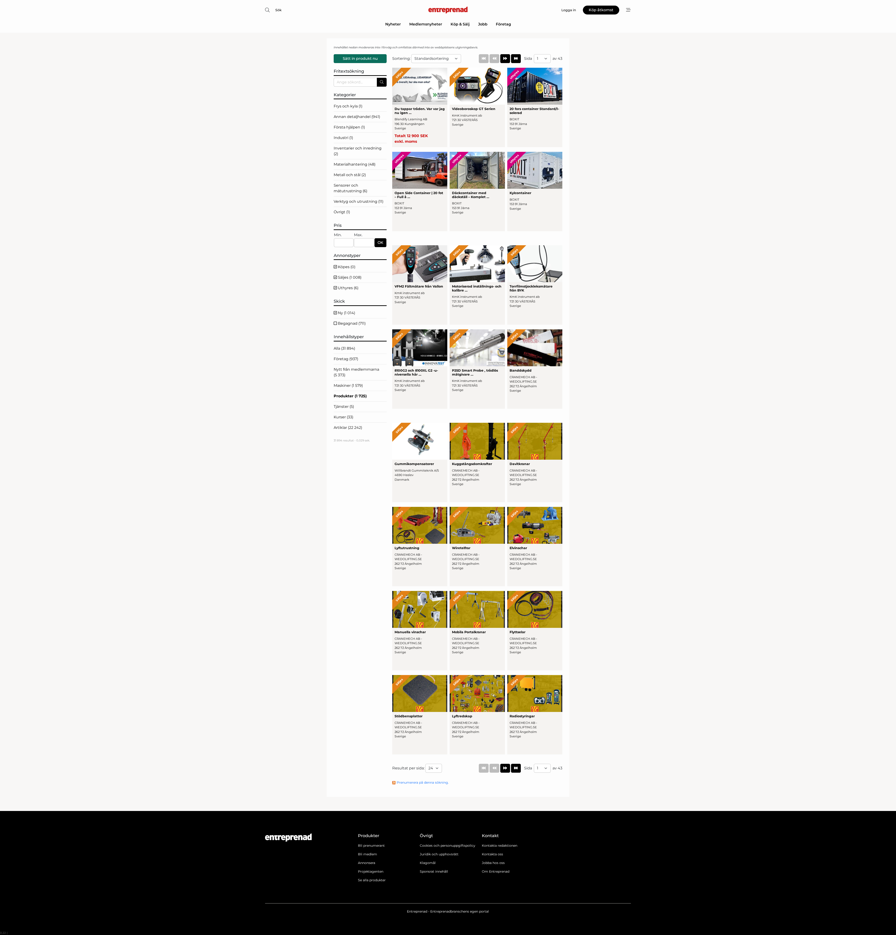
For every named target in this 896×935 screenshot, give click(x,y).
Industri (343, 137)
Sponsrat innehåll (434, 871)
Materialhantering (354, 164)
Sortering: (401, 58)
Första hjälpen (349, 127)
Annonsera (366, 863)
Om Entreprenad (495, 871)
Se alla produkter (372, 880)
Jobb (482, 24)
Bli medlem (367, 854)
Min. (338, 235)
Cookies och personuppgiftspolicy (447, 845)
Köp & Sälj (460, 24)
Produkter (350, 396)
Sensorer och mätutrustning (350, 188)
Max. (358, 235)
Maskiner (348, 385)
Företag (503, 24)
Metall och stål (350, 175)
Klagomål (428, 863)
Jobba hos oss (493, 863)
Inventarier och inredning (358, 151)
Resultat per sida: (408, 768)
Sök (278, 10)
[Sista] (516, 58)
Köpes (346, 267)
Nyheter (393, 24)
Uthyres (347, 288)
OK (380, 242)
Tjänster (344, 406)
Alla (344, 348)
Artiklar (348, 427)
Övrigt (342, 212)
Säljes (349, 277)
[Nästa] (505, 58)
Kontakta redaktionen (499, 845)
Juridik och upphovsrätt (439, 854)
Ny (346, 313)
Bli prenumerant (371, 845)
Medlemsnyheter (425, 24)
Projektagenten (370, 871)
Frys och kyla (348, 106)
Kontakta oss (492, 854)
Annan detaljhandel (357, 116)
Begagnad (351, 323)
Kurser (343, 417)
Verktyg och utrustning (358, 201)
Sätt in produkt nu (360, 58)
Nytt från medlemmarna (356, 372)
